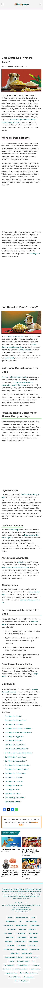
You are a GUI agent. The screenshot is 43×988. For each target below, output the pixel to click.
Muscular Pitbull (22, 961)
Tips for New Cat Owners (29, 973)
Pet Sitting (35, 965)
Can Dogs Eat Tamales (13, 741)
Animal (10, 917)
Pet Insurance (9, 965)
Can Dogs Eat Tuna (12, 794)
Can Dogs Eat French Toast (15, 757)
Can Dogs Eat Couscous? (11, 849)
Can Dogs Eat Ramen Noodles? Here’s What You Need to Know (30, 851)
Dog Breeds (9, 933)
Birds (33, 917)
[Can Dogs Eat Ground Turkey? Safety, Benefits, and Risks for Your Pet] (11, 863)
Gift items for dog (32, 957)
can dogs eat (35, 254)
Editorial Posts (27, 953)
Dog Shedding (9, 949)
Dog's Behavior (21, 925)
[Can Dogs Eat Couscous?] (11, 842)
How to (11, 961)
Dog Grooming (21, 941)
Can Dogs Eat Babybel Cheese (16, 749)
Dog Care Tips (33, 933)
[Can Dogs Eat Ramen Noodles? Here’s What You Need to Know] (32, 842)
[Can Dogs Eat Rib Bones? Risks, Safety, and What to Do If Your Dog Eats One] (32, 863)
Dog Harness (33, 941)
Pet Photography (22, 965)
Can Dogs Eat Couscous (14, 781)
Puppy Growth (35, 969)
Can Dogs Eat (11, 921)
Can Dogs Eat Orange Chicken (16, 769)
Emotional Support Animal (13, 957)
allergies (21, 562)
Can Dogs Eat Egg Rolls (14, 737)
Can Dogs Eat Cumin (13, 716)
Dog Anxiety (12, 929)
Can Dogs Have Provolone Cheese (18, 732)
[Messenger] (12, 809)
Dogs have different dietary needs (14, 377)
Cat (20, 921)
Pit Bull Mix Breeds (20, 969)
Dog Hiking (21, 945)
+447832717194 (23, 911)
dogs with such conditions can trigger (15, 567)
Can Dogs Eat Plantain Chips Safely (18, 753)
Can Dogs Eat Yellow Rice (14, 745)
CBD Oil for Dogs (31, 921)
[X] (8, 809)
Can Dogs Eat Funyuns (13, 785)
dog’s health (9, 358)
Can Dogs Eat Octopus (13, 724)
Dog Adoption (35, 925)
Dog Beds (22, 929)
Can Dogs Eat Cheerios (14, 777)
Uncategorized (29, 977)
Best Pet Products (22, 917)
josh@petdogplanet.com (23, 909)
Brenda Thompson (8, 66)
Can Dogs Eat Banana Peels (15, 720)
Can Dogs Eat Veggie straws (15, 761)
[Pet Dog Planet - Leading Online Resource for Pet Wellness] (21, 4)
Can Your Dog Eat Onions (14, 798)
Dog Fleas (33, 937)
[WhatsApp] (16, 809)
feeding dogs (14, 530)
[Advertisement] (21, 33)
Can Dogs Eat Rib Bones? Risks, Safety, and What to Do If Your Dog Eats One (31, 873)
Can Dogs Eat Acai (12, 790)
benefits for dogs (24, 350)
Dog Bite (32, 929)
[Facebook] (4, 809)
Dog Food (8, 941)
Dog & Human (8, 925)
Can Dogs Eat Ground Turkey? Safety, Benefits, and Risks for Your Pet (11, 872)
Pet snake (6, 969)
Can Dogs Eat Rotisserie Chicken (17, 765)
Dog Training (34, 949)
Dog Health (10, 945)
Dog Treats (14, 953)
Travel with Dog (15, 977)
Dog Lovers (32, 945)
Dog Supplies (22, 949)
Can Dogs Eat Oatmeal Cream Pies (18, 728)
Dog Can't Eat (20, 933)
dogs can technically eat (14, 336)
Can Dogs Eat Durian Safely (15, 773)
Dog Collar (10, 937)
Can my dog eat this (12, 802)
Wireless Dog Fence (21, 981)
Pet (33, 961)
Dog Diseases (21, 937)
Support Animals (11, 973)
